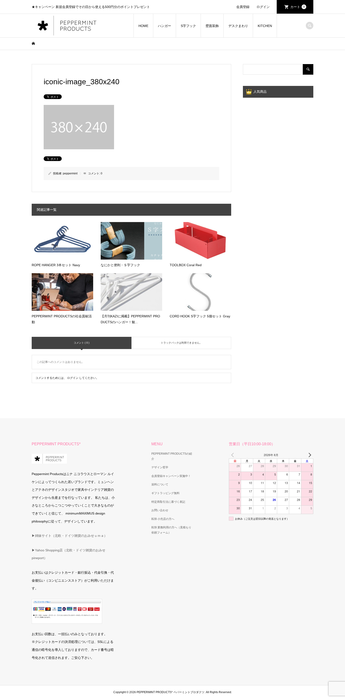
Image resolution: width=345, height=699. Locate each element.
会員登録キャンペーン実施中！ (171, 476)
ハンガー (164, 26)
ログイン (263, 7)
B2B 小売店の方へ (162, 519)
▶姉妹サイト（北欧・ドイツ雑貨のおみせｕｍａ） (69, 536)
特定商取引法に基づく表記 (168, 501)
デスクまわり (238, 26)
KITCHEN (265, 26)
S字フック (188, 26)
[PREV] (233, 454)
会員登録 (242, 7)
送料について (159, 484)
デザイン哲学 (159, 467)
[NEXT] (308, 454)
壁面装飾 (212, 26)
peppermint (70, 173)
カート (297, 7)
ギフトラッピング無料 (165, 493)
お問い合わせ (159, 510)
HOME (143, 26)
